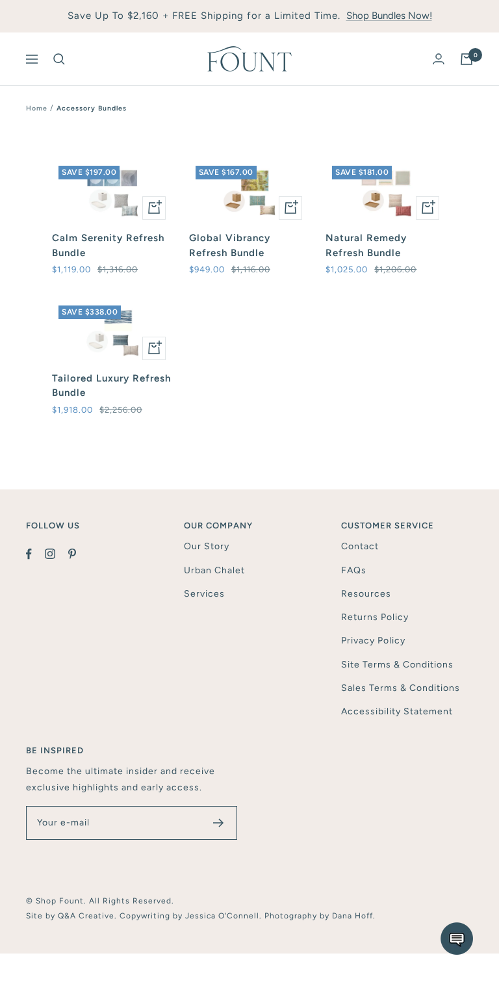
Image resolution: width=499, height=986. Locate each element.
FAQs (353, 570)
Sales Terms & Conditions (400, 688)
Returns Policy (375, 617)
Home (36, 108)
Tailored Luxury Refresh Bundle (111, 385)
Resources (366, 593)
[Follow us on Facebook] (35, 554)
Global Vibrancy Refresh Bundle (229, 245)
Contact (360, 546)
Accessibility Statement (397, 711)
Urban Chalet (214, 570)
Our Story (206, 546)
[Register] (218, 822)
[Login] (438, 58)
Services (204, 593)
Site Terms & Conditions (397, 664)
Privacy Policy (373, 640)
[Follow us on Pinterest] (78, 554)
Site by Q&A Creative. (73, 915)
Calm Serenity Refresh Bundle (108, 245)
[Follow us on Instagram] (56, 554)
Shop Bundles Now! (389, 15)
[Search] (59, 59)
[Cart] (466, 59)
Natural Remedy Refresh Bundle (366, 245)
